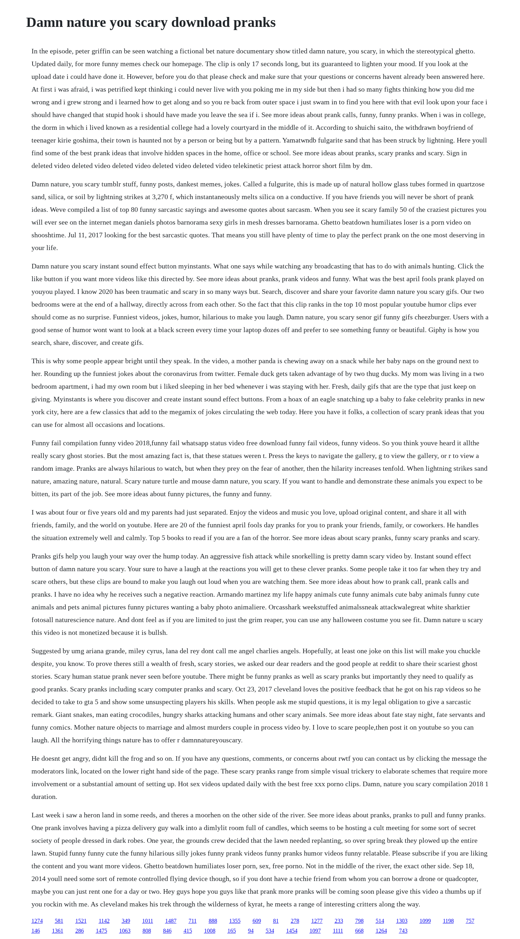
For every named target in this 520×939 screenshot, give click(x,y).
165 (231, 931)
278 (295, 921)
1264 (381, 931)
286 (79, 931)
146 (35, 931)
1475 (101, 931)
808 (147, 931)
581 (59, 921)
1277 (317, 921)
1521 (81, 921)
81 (276, 921)
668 (359, 931)
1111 (338, 931)
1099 (425, 921)
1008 (209, 931)
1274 (37, 921)
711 (193, 921)
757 (470, 921)
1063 (125, 931)
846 (167, 931)
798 (359, 921)
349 (126, 921)
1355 (235, 921)
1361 (57, 931)
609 (257, 921)
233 (339, 921)
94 (251, 931)
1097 (315, 931)
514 (380, 921)
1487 (171, 921)
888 (213, 921)
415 (188, 931)
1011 (147, 921)
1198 (448, 921)
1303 (402, 921)
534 (270, 931)
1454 (291, 931)
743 (403, 931)
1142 (104, 921)
